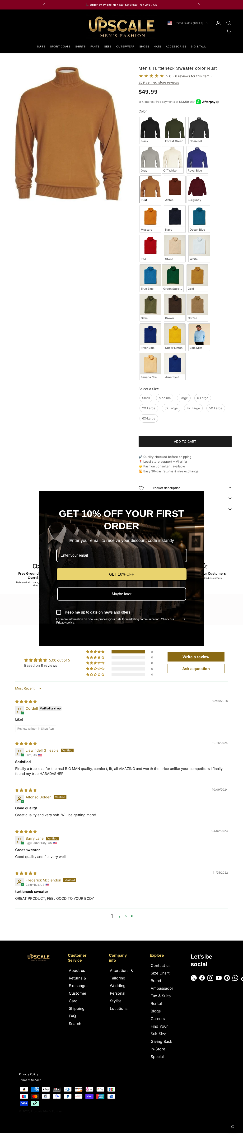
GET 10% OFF (121, 574)
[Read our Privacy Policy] (184, 620)
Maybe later (121, 594)
